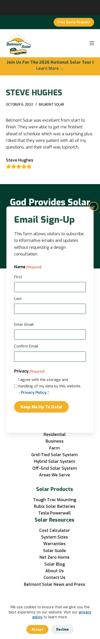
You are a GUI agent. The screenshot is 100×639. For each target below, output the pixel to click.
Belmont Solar (51, 105)
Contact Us (54, 577)
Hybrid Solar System (54, 461)
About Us (54, 571)
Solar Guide (54, 550)
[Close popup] (93, 206)
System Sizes (54, 537)
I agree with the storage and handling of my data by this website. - (49, 386)
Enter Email (24, 324)
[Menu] (91, 43)
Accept (37, 629)
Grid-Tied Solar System (54, 454)
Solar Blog (54, 564)
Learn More (47, 68)
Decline (62, 629)
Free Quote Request (73, 22)
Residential (55, 434)
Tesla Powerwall (54, 513)
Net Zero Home (54, 557)
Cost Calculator (54, 530)
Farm (54, 448)
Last (18, 298)
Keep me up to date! (41, 406)
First (18, 276)
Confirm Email (26, 346)
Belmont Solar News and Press (54, 584)
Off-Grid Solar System (54, 468)
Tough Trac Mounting (54, 499)
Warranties (54, 543)
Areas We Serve (54, 475)
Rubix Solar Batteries (54, 506)
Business (55, 441)
